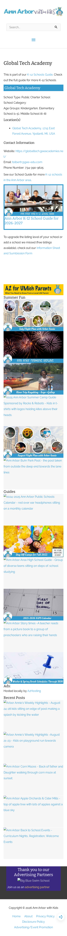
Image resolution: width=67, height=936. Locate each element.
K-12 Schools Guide (40, 74)
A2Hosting (34, 691)
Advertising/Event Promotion (33, 927)
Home (16, 916)
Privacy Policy (45, 916)
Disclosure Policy (33, 921)
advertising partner (37, 887)
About (28, 916)
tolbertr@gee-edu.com (27, 162)
